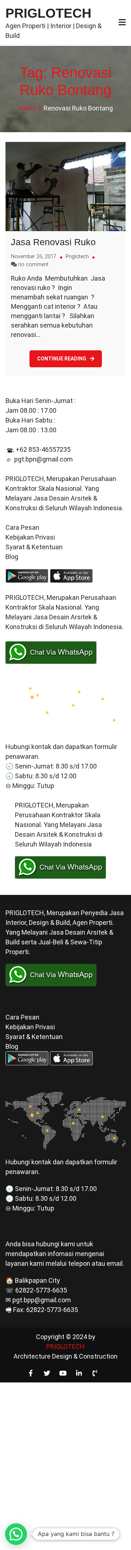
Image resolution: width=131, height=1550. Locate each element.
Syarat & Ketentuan (34, 547)
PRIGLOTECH (48, 13)
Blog (12, 556)
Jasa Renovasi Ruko (53, 242)
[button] (16, 1534)
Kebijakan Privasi (30, 537)
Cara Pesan (22, 527)
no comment (33, 264)
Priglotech (77, 257)
